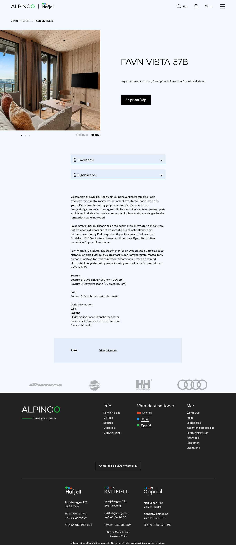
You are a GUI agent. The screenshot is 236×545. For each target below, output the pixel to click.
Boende (108, 423)
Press (190, 418)
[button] (21, 135)
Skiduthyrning (112, 433)
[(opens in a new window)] (45, 384)
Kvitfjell (147, 413)
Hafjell (145, 419)
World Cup (193, 413)
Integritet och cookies (200, 428)
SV (207, 6)
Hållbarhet (193, 443)
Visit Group (98, 542)
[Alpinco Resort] (23, 6)
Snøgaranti (193, 448)
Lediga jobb (194, 423)
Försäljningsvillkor (197, 433)
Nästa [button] (95, 135)
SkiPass (108, 418)
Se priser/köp (135, 100)
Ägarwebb (193, 438)
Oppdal (146, 425)
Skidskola (109, 428)
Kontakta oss (111, 413)
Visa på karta (108, 350)
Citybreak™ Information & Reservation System (137, 542)
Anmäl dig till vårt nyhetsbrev (118, 466)
